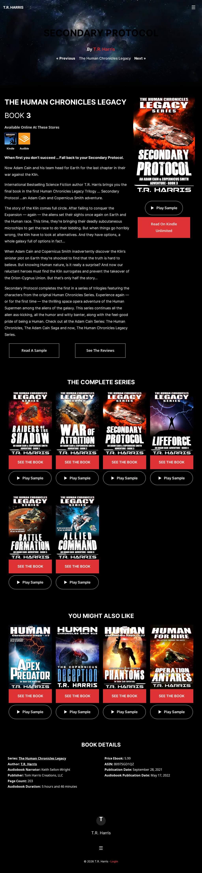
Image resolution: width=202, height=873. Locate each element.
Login (114, 861)
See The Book (30, 462)
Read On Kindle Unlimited (164, 227)
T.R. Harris (104, 49)
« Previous (65, 58)
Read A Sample (34, 350)
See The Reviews (100, 350)
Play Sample (166, 208)
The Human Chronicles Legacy (42, 758)
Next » (140, 58)
